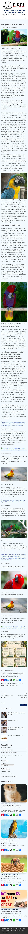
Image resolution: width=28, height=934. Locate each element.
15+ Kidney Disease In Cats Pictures (11, 911)
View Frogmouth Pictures (6, 750)
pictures (12, 685)
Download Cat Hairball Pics (15, 735)
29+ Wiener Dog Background (9, 876)
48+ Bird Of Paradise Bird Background (9, 752)
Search (3, 702)
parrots (7, 685)
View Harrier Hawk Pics (7, 841)
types (16, 685)
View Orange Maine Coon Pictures (10, 806)
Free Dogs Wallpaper (5, 771)
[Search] (25, 18)
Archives (3, 763)
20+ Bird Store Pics (13, 720)
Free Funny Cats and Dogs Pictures (8, 776)
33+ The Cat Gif (4, 757)
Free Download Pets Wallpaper (15, 683)
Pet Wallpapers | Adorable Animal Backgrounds (14, 11)
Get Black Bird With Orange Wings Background (11, 755)
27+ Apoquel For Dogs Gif (6, 747)
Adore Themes (5, 932)
